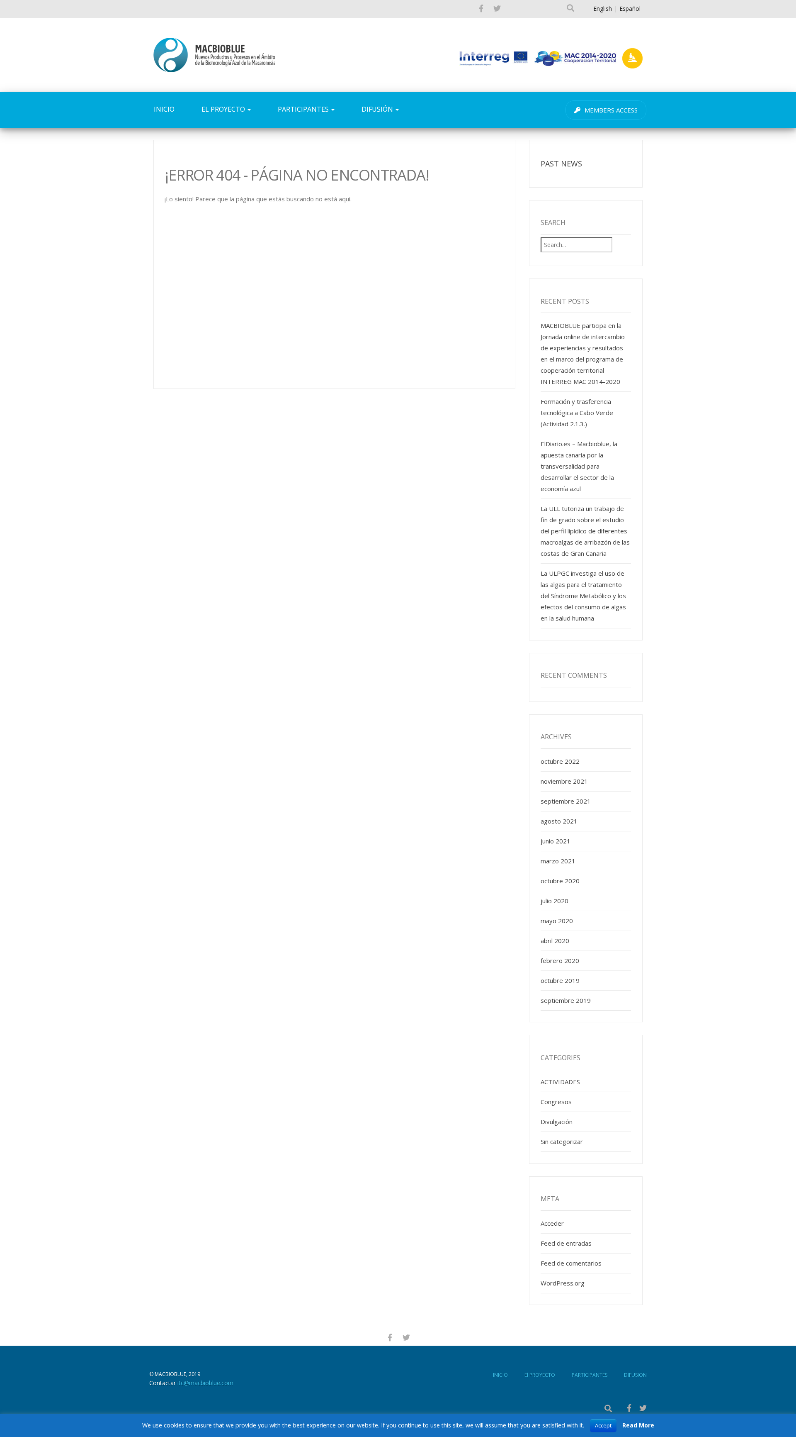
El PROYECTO (539, 1374)
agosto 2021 (559, 821)
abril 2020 (555, 940)
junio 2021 (555, 841)
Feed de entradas (566, 1243)
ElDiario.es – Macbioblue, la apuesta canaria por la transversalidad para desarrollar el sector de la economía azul (579, 466)
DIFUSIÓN (378, 109)
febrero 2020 (560, 960)
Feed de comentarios (571, 1263)
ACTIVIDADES (560, 1082)
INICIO (164, 109)
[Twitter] (497, 9)
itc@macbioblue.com (205, 1383)
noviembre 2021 (564, 781)
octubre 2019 (560, 980)
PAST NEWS (561, 164)
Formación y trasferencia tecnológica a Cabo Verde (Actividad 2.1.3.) (577, 412)
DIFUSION (635, 1374)
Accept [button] (603, 1425)
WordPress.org (563, 1283)
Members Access (611, 110)
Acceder (552, 1223)
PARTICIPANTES (304, 109)
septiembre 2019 (566, 1000)
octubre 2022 (560, 761)
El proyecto (224, 109)
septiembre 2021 (566, 801)
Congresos (556, 1101)
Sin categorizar (562, 1141)
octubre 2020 (560, 881)
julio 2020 (554, 901)
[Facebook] (481, 9)
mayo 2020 (557, 920)
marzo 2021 (558, 861)
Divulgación (557, 1121)
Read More (638, 1425)
